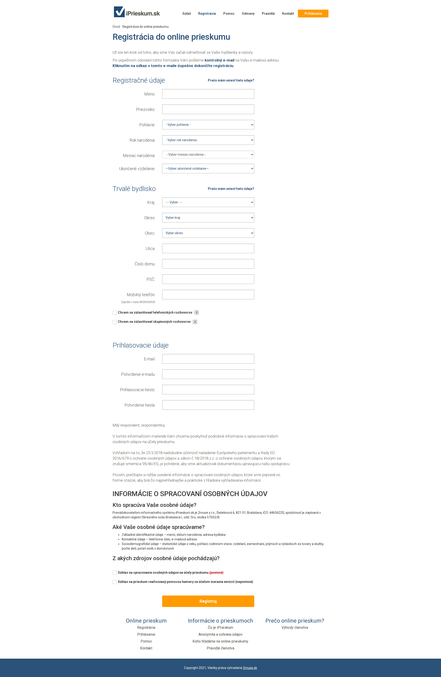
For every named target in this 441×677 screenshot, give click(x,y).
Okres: (149, 217)
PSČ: (151, 279)
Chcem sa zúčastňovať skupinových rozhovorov (154, 321)
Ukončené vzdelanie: (137, 168)
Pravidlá (268, 13)
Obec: (150, 233)
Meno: (149, 94)
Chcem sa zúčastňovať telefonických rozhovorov (155, 312)
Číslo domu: (145, 263)
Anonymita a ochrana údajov (220, 634)
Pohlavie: (147, 124)
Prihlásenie (313, 13)
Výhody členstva (295, 627)
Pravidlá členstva (220, 648)
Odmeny (248, 13)
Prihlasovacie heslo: (137, 389)
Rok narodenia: (142, 140)
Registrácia (207, 13)
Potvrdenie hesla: (139, 405)
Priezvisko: (145, 109)
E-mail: (149, 359)
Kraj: (151, 202)
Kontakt (288, 13)
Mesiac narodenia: (139, 155)
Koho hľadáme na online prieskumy (220, 641)
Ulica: (150, 248)
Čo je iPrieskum (220, 627)
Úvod (116, 26)
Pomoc (229, 13)
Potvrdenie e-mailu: (138, 374)
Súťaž (186, 13)
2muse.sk (250, 668)
